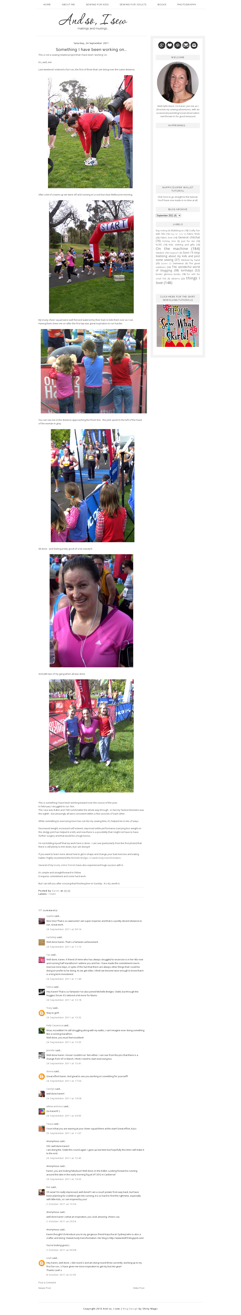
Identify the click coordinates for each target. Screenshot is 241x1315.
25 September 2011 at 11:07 (64, 1133)
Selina (49, 986)
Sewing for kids (97, 4)
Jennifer (50, 1050)
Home (47, 4)
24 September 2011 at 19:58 (64, 1098)
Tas (48, 954)
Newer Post (44, 1288)
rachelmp (51, 937)
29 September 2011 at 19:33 (64, 1179)
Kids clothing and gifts (182, 244)
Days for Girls (176, 234)
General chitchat (189, 237)
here (165, 196)
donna (49, 1071)
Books (162, 4)
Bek (48, 1187)
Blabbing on (177, 230)
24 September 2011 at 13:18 (64, 999)
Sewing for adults (133, 4)
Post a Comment (47, 1282)
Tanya (49, 1123)
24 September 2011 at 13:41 (64, 1063)
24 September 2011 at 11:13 (64, 946)
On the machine (172, 248)
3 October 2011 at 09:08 (61, 1250)
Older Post (138, 1288)
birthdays (187, 270)
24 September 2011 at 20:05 (64, 1115)
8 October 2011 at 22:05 (61, 1274)
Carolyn (50, 1088)
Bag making (161, 230)
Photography (186, 4)
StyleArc (164, 263)
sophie (50, 916)
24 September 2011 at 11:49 (64, 978)
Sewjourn (174, 252)
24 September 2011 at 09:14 (64, 929)
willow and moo (54, 1106)
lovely (57, 865)
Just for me (188, 241)
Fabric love (167, 237)
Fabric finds (193, 233)
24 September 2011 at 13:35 (64, 1042)
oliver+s (175, 278)
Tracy (49, 1007)
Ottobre (160, 252)
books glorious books (168, 274)
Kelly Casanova (54, 1025)
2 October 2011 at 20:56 (61, 1221)
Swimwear (178, 263)
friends (72, 865)
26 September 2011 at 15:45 (64, 1158)
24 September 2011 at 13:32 (64, 1017)
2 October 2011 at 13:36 (61, 1204)
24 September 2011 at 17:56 (64, 1080)
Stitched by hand (190, 260)
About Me (68, 4)
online (64, 865)
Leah (49, 1258)
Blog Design (130, 1308)
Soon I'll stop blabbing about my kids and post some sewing (178, 256)
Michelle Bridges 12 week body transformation (96, 857)
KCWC (159, 244)
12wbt (52, 893)
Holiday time (169, 241)
